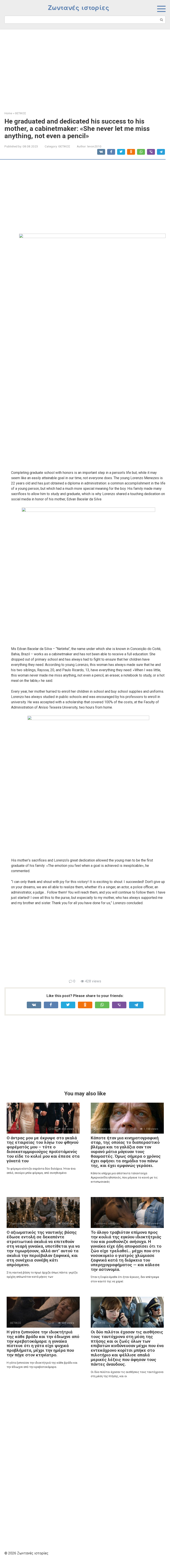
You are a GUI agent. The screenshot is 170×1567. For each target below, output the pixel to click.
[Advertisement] (85, 67)
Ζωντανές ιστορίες (78, 7)
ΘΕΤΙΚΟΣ (64, 146)
